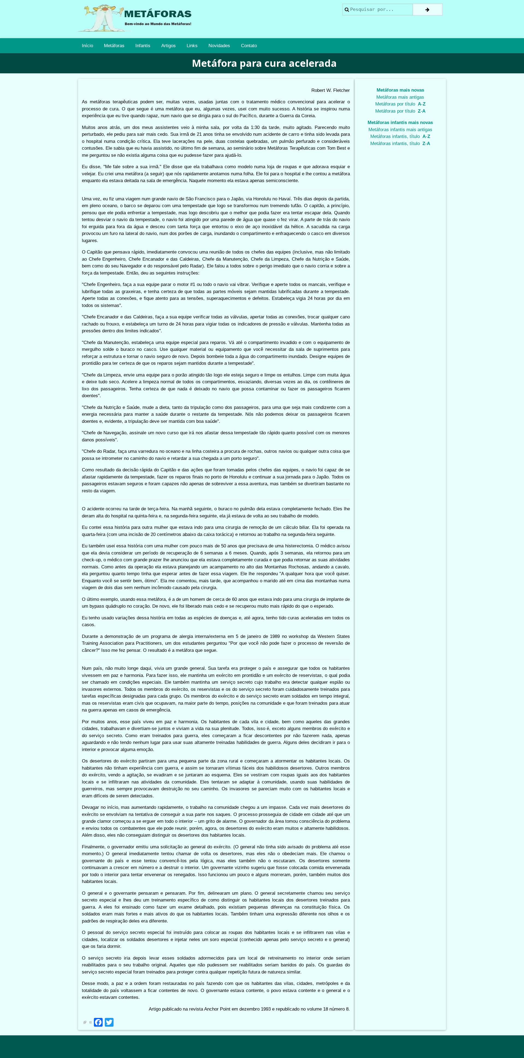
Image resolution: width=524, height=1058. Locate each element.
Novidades (219, 45)
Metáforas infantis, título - (400, 136)
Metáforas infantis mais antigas (400, 129)
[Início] (136, 19)
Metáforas (114, 45)
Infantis (142, 45)
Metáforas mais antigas (400, 97)
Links (192, 45)
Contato (249, 45)
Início (87, 45)
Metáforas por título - (400, 104)
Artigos (168, 45)
